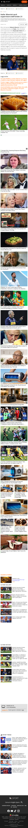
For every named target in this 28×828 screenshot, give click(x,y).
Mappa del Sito (20, 805)
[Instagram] (18, 811)
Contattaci (13, 805)
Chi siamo (6, 821)
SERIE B (9, 5)
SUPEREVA (17, 819)
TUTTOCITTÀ (11, 818)
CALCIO (4, 11)
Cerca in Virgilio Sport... (13, 802)
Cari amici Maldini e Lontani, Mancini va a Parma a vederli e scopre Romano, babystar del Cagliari (14, 79)
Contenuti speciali (6, 805)
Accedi (24, 1)
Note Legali (11, 821)
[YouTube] (12, 811)
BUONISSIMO (11, 819)
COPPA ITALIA (23, 5)
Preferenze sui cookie (12, 822)
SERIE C (15, 5)
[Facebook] (8, 811)
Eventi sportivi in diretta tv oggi (16, 710)
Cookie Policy (21, 821)
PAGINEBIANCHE (6, 818)
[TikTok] (15, 811)
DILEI (15, 818)
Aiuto (18, 822)
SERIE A (3, 5)
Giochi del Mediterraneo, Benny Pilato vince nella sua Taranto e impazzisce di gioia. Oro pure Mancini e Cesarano (14, 88)
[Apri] (1, 1)
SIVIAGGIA (18, 818)
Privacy (16, 821)
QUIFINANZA (23, 818)
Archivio (15, 807)
